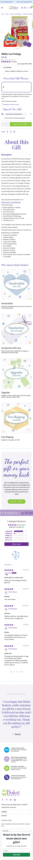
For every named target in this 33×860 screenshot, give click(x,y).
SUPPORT (4, 816)
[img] (8, 570)
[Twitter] (11, 800)
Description (6, 154)
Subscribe (16, 855)
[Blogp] (16, 800)
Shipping (3, 59)
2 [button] (14, 672)
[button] (6, 62)
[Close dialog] (30, 833)
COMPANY (4, 812)
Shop (7, 14)
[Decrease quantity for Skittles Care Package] (2, 124)
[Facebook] (3, 800)
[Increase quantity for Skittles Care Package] (7, 124)
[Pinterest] (7, 800)
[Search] (27, 8)
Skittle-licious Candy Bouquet (11, 202)
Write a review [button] (16, 544)
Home (2, 14)
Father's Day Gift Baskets (15, 14)
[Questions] (22, 8)
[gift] (24, 8)
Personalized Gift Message (14, 78)
